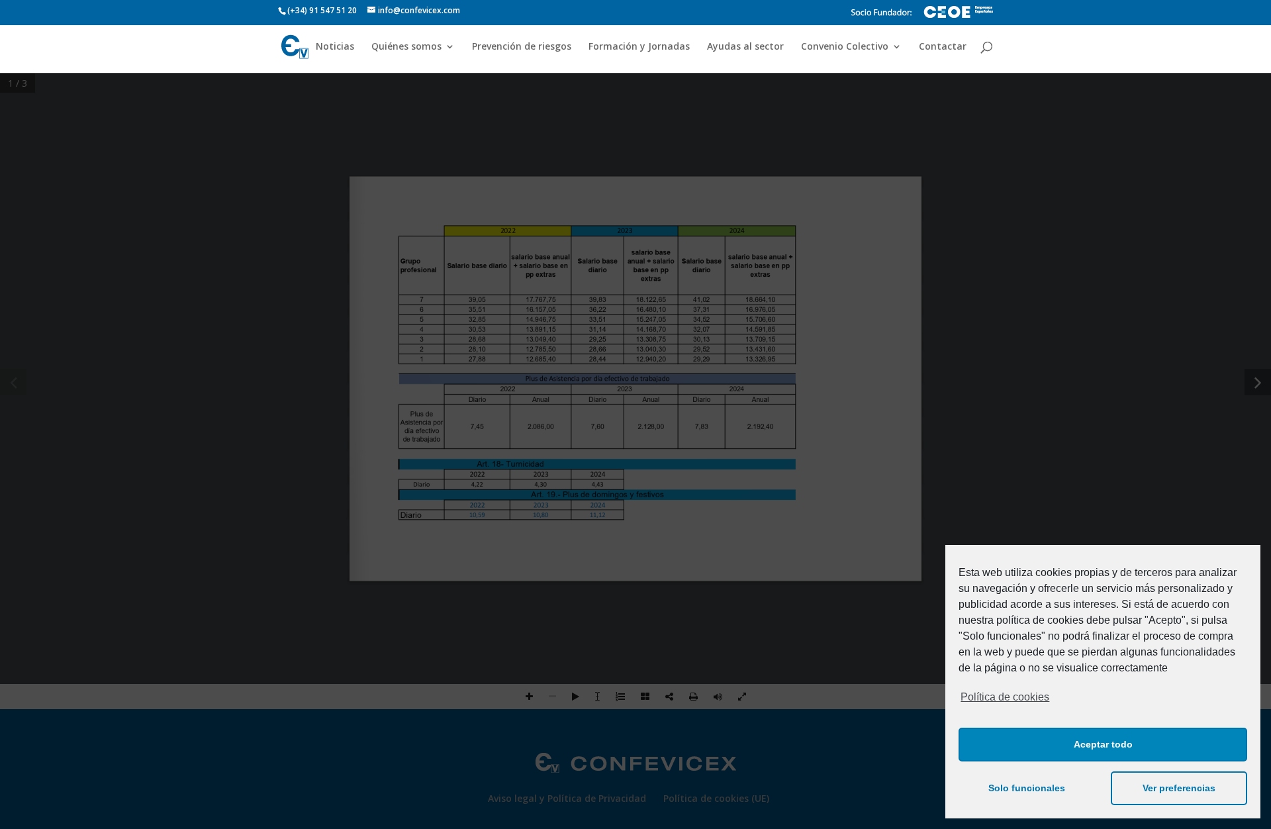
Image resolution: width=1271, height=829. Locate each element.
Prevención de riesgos (521, 47)
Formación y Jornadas (639, 47)
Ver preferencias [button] (1179, 788)
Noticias (335, 47)
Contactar (942, 47)
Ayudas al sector (745, 47)
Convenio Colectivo (844, 47)
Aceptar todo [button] (1103, 744)
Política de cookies (1005, 697)
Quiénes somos (406, 47)
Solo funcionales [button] (1026, 788)
